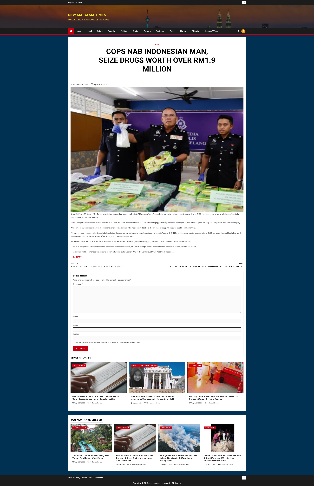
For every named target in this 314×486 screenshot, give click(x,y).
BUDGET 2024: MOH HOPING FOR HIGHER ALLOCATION (97, 265)
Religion (82, 365)
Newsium (165, 483)
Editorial (195, 31)
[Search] (238, 31)
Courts (134, 365)
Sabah (147, 365)
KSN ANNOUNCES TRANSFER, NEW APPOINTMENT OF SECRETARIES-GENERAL (206, 265)
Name (76, 316)
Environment (166, 428)
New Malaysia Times (87, 15)
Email (76, 325)
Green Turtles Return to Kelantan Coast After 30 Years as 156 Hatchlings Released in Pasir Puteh (222, 458)
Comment (78, 284)
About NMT (87, 477)
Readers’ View (211, 31)
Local (89, 31)
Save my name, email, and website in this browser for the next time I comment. (108, 342)
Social (135, 31)
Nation (183, 31)
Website (76, 334)
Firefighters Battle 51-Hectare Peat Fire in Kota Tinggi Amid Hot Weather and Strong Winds (178, 458)
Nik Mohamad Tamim (81, 84)
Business (160, 31)
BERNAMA (77, 257)
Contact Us (99, 477)
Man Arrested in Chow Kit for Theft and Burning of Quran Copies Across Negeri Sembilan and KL (134, 458)
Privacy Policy (74, 477)
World (172, 31)
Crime (100, 31)
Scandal (111, 31)
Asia (79, 31)
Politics (123, 31)
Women (147, 31)
